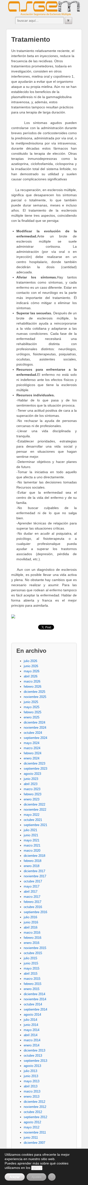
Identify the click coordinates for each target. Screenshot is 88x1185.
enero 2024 (31, 758)
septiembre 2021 (35, 825)
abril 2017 (30, 891)
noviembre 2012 (35, 1107)
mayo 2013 (31, 1081)
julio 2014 (30, 1020)
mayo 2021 (31, 840)
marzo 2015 (32, 979)
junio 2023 (31, 779)
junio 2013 (31, 1076)
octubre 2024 (33, 733)
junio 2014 (31, 1025)
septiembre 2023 (35, 768)
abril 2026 (30, 676)
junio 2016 (31, 922)
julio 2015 (30, 958)
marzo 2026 (32, 681)
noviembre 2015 (35, 948)
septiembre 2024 (35, 738)
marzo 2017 (32, 897)
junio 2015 (31, 963)
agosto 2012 (32, 1122)
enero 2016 (31, 943)
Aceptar (15, 1177)
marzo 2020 (32, 850)
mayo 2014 (31, 1030)
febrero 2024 (32, 753)
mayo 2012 (31, 1127)
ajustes (36, 1168)
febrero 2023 (32, 794)
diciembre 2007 (34, 1142)
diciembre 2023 (34, 763)
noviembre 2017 (35, 876)
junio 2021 (31, 835)
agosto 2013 (32, 1066)
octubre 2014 (33, 1004)
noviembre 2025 (35, 697)
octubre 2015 (33, 953)
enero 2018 (31, 866)
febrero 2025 (32, 712)
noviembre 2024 (35, 727)
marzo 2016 (32, 932)
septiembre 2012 (35, 1117)
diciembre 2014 (34, 994)
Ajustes (36, 1177)
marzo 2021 (32, 845)
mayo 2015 (31, 968)
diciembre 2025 (34, 692)
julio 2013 (30, 1071)
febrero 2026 (32, 686)
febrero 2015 (32, 984)
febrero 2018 (32, 861)
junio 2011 (31, 1137)
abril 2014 (30, 1035)
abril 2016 (30, 927)
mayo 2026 (31, 671)
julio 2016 (30, 917)
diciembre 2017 (34, 871)
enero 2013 (31, 1096)
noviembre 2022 (35, 809)
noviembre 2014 (35, 999)
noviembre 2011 (35, 1132)
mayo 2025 (31, 707)
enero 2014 (31, 1045)
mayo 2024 (31, 743)
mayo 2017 (31, 886)
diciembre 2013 (34, 1050)
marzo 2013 (32, 1091)
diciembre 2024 (34, 722)
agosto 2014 (32, 1014)
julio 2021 (30, 830)
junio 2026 (31, 666)
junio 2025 (31, 702)
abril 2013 (30, 1086)
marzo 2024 (32, 748)
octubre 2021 (33, 820)
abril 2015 (30, 973)
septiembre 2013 (35, 1060)
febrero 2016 (32, 938)
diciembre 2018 (34, 856)
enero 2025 (31, 717)
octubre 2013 (33, 1055)
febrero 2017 (32, 902)
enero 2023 (31, 799)
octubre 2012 (33, 1112)
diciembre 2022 (34, 804)
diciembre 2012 (34, 1101)
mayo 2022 (31, 815)
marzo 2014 (32, 1040)
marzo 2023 (32, 789)
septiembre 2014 (35, 1009)
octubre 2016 (33, 907)
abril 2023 (30, 784)
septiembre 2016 (35, 912)
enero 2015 (31, 989)
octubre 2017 (33, 881)
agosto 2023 (32, 774)
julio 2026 (30, 661)
